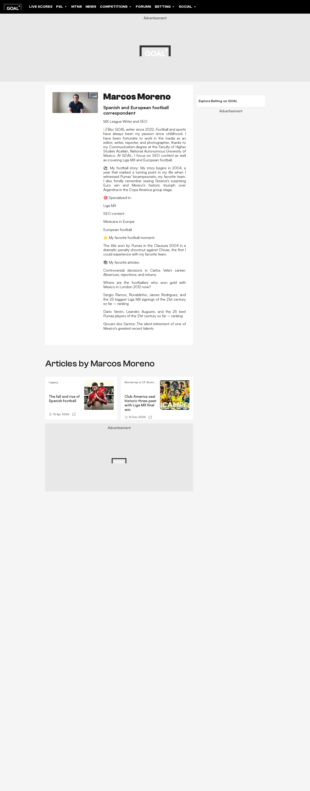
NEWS (91, 7)
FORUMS (143, 7)
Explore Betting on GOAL (218, 101)
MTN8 (76, 7)
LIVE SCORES (40, 7)
